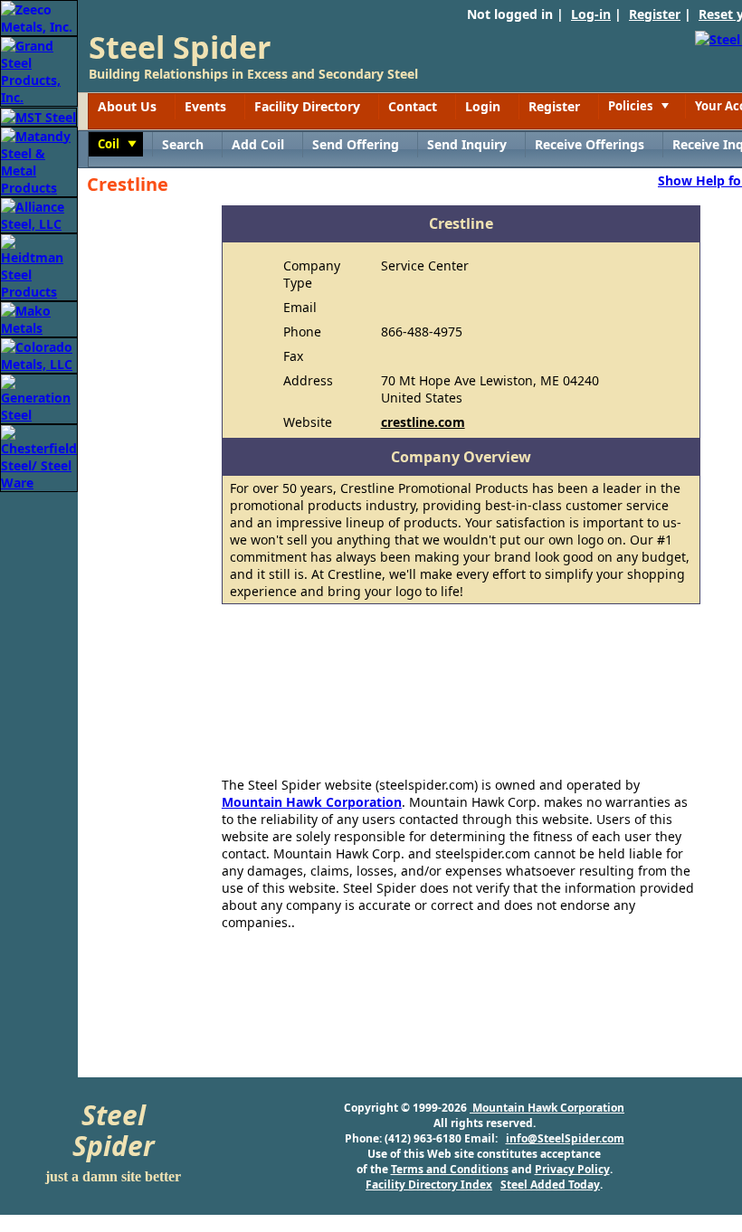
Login (482, 106)
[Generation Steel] (39, 397)
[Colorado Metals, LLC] (39, 354)
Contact (412, 106)
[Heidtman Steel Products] (39, 265)
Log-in (591, 14)
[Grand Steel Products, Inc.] (39, 70)
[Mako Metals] (39, 318)
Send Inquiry (467, 144)
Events (205, 106)
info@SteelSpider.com (565, 1138)
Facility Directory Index (429, 1184)
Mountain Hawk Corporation (312, 801)
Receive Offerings (589, 144)
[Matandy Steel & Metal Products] (39, 160)
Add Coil (258, 144)
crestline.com (423, 422)
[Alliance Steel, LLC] (39, 214)
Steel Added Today (550, 1184)
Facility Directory (307, 106)
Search (183, 144)
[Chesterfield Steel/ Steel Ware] (39, 456)
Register (654, 14)
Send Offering (355, 144)
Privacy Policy (572, 1169)
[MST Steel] (38, 115)
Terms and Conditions (450, 1169)
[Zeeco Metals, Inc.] (39, 16)
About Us (127, 106)
